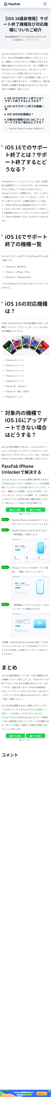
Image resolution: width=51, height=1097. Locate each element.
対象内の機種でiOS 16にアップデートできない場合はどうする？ (24, 121)
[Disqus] (25, 793)
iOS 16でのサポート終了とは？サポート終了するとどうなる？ (24, 99)
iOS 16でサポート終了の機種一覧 (24, 107)
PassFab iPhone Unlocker (14, 479)
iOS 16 (30, 36)
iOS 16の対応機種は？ (20, 114)
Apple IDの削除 (34, 491)
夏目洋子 (14, 36)
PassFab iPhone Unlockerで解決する (26, 128)
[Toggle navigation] (45, 4)
